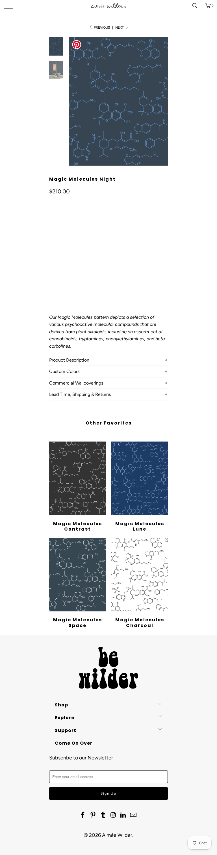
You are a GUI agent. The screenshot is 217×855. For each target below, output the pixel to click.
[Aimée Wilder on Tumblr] (103, 815)
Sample (97, 250)
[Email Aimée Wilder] (133, 815)
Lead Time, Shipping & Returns (80, 394)
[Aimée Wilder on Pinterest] (93, 815)
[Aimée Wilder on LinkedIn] (123, 815)
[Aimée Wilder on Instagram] (113, 815)
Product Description (69, 360)
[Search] (197, 5)
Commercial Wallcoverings (76, 383)
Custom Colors (64, 371)
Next (120, 27)
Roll (56, 250)
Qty (52, 266)
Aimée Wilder (117, 835)
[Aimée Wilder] (108, 5)
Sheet (75, 250)
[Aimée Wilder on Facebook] (83, 815)
